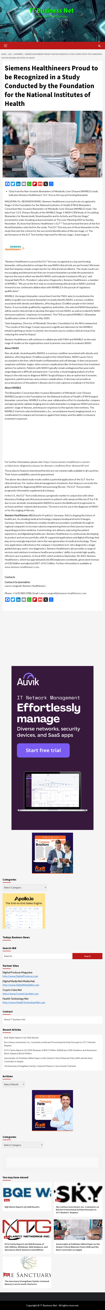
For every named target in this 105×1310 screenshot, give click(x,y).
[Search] (99, 45)
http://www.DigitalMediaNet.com (21, 984)
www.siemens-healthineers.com (22, 566)
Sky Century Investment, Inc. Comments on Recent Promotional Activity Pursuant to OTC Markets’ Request (50, 1044)
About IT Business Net (14, 1019)
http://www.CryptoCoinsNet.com (21, 993)
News (7, 1200)
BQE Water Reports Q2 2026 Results (21, 1037)
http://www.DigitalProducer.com (20, 976)
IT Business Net (52, 10)
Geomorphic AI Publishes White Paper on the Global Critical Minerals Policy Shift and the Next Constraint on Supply (48, 1060)
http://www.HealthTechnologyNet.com (24, 1002)
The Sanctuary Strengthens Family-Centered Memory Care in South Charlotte (40, 1066)
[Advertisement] (52, 27)
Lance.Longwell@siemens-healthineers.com (62, 593)
